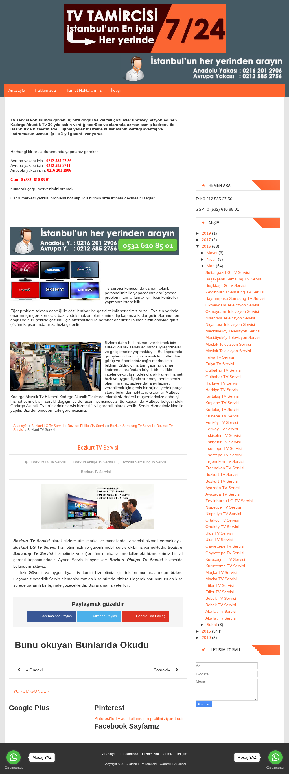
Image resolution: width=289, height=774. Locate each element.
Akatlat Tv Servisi (220, 611)
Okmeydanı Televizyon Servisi (232, 305)
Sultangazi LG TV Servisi (227, 272)
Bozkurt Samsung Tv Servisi (144, 462)
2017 (207, 239)
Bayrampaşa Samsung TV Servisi (235, 298)
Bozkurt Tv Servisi (96, 472)
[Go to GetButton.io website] (14, 768)
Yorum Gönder (31, 691)
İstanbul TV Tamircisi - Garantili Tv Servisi (157, 764)
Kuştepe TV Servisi (222, 402)
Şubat (212, 624)
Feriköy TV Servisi (221, 422)
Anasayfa (16, 90)
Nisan (212, 259)
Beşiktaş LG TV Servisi (225, 285)
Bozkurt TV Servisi (221, 474)
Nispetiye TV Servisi (223, 507)
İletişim (117, 90)
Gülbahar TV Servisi (223, 370)
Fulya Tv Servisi (219, 357)
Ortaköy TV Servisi (222, 520)
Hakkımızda (45, 90)
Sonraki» (162, 670)
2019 (207, 233)
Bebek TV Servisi (220, 598)
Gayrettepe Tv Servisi (224, 546)
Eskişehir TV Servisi (223, 435)
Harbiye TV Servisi (221, 383)
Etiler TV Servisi (219, 585)
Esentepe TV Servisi (223, 448)
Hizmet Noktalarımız (83, 90)
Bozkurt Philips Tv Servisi (94, 462)
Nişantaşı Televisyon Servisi (230, 318)
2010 (207, 637)
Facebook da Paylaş (56, 616)
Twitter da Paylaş (104, 616)
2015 (207, 631)
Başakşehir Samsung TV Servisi (233, 279)
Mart (211, 265)
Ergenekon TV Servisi (224, 461)
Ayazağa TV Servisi (222, 487)
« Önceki (34, 670)
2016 (207, 246)
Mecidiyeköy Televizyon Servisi (232, 331)
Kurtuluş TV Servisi (222, 396)
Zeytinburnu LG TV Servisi (229, 500)
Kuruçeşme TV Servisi (225, 559)
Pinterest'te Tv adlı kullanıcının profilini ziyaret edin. (140, 718)
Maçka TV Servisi (221, 572)
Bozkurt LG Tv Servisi (48, 462)
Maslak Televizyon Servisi (228, 344)
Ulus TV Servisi (219, 533)
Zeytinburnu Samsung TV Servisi (234, 292)
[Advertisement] (238, 140)
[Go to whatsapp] (13, 757)
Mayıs (212, 252)
